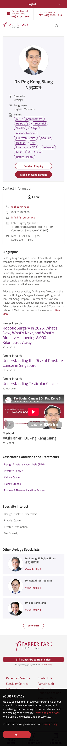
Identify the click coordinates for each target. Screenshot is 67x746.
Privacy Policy (46, 664)
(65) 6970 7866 (20, 207)
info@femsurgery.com (24, 217)
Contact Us (45, 678)
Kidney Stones (12, 484)
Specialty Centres (17, 684)
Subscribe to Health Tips (36, 659)
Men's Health (11, 533)
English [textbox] (32, 4)
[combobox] (33, 4)
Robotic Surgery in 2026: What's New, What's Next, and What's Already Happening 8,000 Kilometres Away (30, 335)
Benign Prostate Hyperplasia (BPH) (24, 464)
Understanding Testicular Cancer (30, 383)
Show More (33, 625)
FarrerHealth (46, 684)
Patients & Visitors (18, 678)
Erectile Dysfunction (16, 527)
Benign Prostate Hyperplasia (20, 514)
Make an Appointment (33, 174)
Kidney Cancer (12, 477)
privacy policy (49, 724)
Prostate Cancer (13, 471)
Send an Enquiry (33, 166)
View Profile (32, 569)
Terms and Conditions (46, 713)
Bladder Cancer (13, 520)
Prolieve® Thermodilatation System (24, 490)
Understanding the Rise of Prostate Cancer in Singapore (33, 362)
